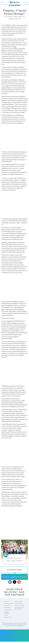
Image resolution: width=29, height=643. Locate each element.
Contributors (7, 609)
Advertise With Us (8, 603)
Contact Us (7, 605)
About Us (6, 601)
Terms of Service (19, 603)
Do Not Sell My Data (19, 605)
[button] (26, 2)
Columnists (7, 607)
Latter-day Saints (15, 5)
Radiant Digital (8, 617)
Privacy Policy (18, 601)
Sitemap (6, 615)
